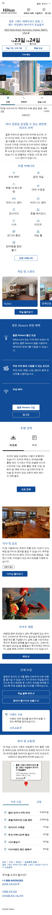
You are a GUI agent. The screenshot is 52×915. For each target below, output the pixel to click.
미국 (11, 861)
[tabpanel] (26, 111)
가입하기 (39, 13)
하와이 (19, 861)
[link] (15, 727)
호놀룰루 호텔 (31, 861)
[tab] (8, 100)
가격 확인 (30, 54)
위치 (4, 861)
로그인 (48, 13)
